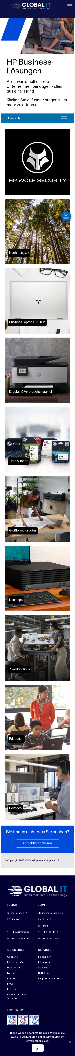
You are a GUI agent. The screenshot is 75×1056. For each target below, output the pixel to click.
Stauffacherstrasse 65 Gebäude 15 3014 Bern (50, 919)
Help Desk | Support (49, 978)
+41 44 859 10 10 (20, 932)
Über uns (12, 956)
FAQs (10, 983)
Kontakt (11, 978)
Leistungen (44, 956)
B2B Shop (43, 973)
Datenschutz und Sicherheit (17, 996)
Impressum (13, 989)
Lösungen (44, 962)
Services (43, 967)
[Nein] (70, 1042)
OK (38, 1049)
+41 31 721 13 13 (50, 932)
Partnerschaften (16, 962)
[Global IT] (31, 6)
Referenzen (14, 967)
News (10, 973)
